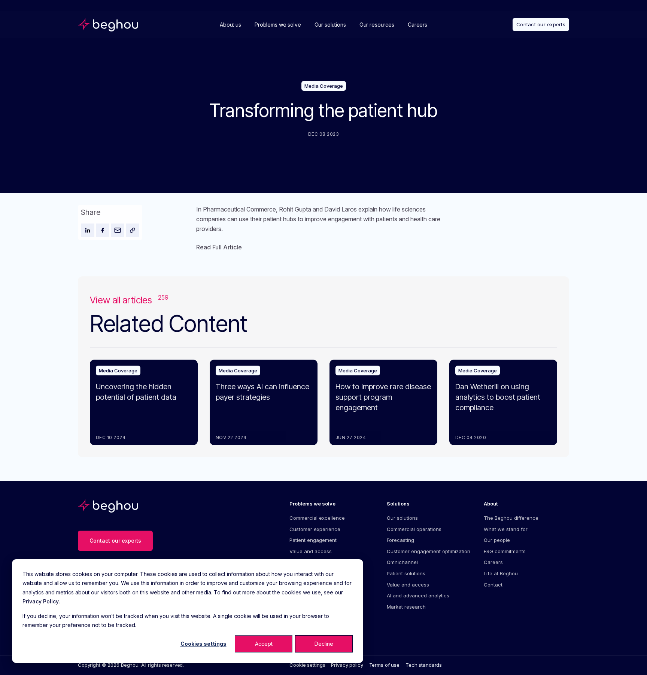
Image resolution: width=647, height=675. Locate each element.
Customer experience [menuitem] (314, 529)
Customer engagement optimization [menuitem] (428, 551)
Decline (324, 643)
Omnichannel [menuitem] (402, 562)
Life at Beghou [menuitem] (501, 573)
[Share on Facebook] (102, 230)
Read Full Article (219, 247)
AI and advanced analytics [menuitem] (418, 595)
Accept (264, 643)
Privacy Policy (40, 601)
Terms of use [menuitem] (384, 665)
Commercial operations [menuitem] (414, 529)
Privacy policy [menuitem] (347, 665)
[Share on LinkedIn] (87, 230)
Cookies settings (203, 643)
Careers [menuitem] (493, 562)
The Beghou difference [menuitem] (511, 518)
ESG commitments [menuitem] (505, 551)
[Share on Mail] (117, 230)
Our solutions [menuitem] (402, 518)
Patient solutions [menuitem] (406, 573)
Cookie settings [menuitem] (307, 665)
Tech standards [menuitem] (423, 665)
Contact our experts (540, 24)
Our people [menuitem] (497, 540)
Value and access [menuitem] (310, 551)
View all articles (129, 300)
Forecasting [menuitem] (400, 540)
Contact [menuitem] (493, 585)
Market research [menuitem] (406, 607)
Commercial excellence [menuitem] (317, 518)
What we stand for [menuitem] (506, 529)
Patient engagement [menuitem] (313, 540)
